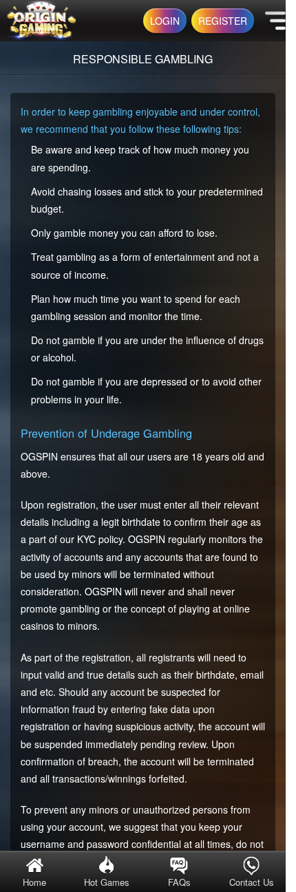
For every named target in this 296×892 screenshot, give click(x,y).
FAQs (179, 882)
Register (222, 21)
